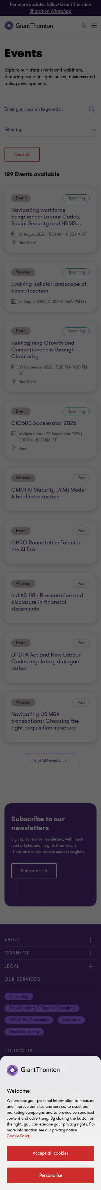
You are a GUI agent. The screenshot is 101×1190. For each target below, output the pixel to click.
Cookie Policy (18, 1136)
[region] (50, 1123)
